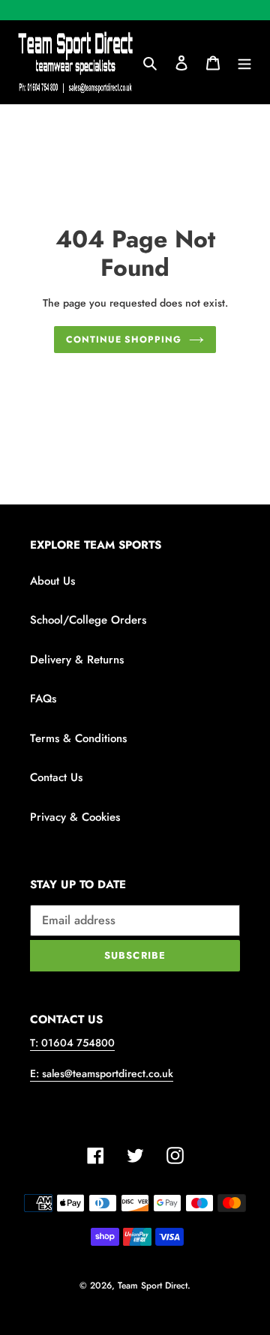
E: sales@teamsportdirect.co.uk (101, 1073)
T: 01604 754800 (72, 1042)
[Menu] (244, 62)
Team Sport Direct (153, 1285)
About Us (52, 581)
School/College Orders (88, 620)
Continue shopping (124, 339)
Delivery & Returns (77, 659)
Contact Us (56, 777)
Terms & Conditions (78, 738)
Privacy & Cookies (75, 817)
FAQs (43, 698)
